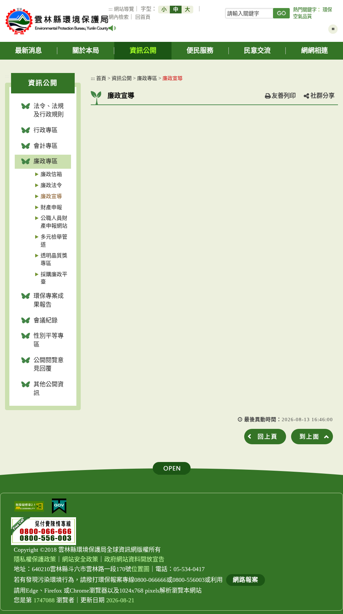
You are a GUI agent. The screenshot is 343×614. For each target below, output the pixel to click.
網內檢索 (119, 17)
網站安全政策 (80, 559)
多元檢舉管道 (54, 240)
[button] (172, 468)
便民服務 (200, 50)
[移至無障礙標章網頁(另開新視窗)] (29, 506)
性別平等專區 (48, 340)
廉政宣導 (51, 196)
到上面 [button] (309, 436)
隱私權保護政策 (35, 559)
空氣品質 (302, 16)
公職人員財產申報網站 (54, 222)
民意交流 (257, 50)
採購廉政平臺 (54, 278)
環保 (327, 9)
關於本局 (85, 50)
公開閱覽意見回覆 (48, 364)
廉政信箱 (51, 174)
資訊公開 (143, 50)
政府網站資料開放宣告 (134, 559)
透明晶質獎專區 (54, 259)
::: (111, 9)
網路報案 (245, 580)
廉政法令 (51, 185)
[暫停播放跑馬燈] (333, 29)
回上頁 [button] (268, 436)
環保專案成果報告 (48, 300)
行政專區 (45, 130)
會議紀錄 (45, 320)
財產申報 (51, 207)
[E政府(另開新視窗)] (59, 506)
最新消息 (28, 50)
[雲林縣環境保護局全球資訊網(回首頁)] (57, 21)
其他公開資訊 (48, 388)
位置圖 (140, 569)
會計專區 (45, 146)
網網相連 (314, 50)
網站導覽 (124, 9)
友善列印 (284, 95)
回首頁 (142, 17)
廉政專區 (45, 161)
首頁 (101, 78)
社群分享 (323, 95)
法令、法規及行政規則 (48, 110)
